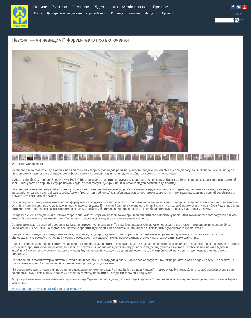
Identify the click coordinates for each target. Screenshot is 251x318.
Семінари (80, 7)
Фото (113, 7)
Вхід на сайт (104, 301)
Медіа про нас (135, 7)
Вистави (59, 7)
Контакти (134, 13)
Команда (117, 13)
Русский (238, 19)
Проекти (167, 13)
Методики (150, 13)
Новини (40, 7)
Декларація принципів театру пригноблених (77, 13)
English (238, 13)
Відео (99, 7)
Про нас (160, 7)
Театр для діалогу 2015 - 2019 (135, 301)
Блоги (38, 13)
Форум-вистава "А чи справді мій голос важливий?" (47, 288)
